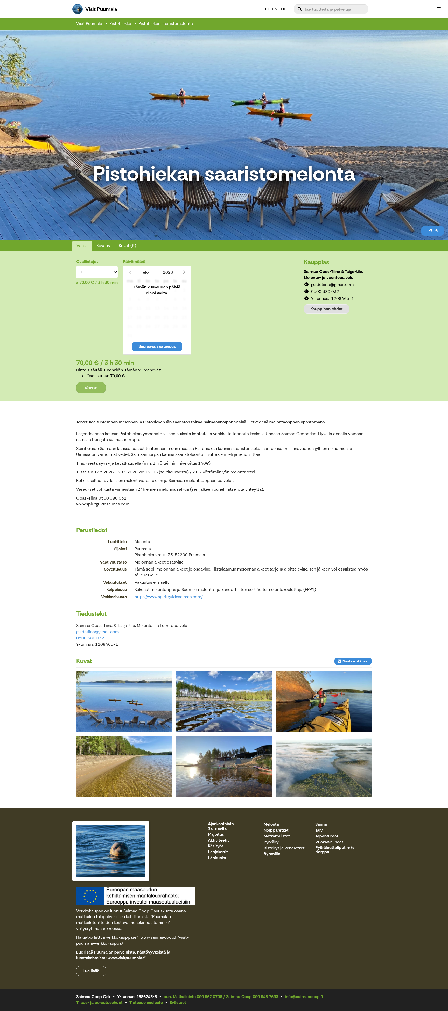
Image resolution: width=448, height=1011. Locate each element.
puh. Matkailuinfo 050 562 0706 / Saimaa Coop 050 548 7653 (221, 996)
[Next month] (184, 272)
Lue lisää (91, 970)
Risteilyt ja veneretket (284, 848)
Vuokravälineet (329, 842)
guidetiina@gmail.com (97, 631)
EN (274, 9)
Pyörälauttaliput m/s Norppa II (334, 850)
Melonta (271, 824)
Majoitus (216, 834)
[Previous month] (130, 272)
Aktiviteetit (218, 840)
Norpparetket (276, 830)
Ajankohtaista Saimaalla (221, 826)
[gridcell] (129, 290)
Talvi (319, 830)
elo (146, 272)
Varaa (82, 245)
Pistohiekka (120, 23)
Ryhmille (272, 853)
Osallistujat (87, 261)
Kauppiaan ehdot (326, 309)
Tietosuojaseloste (146, 1002)
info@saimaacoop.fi (304, 996)
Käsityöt (215, 846)
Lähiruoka (217, 858)
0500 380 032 (90, 638)
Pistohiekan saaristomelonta (165, 23)
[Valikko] (438, 9)
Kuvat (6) (127, 245)
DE (283, 9)
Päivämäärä (134, 261)
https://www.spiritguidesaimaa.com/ (169, 597)
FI (267, 9)
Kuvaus (103, 245)
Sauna (321, 824)
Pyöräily (271, 842)
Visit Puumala (89, 23)
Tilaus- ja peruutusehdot (99, 1002)
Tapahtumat (326, 836)
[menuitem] (331, 9)
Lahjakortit (218, 852)
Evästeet (178, 1002)
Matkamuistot (277, 836)
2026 (168, 272)
